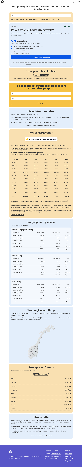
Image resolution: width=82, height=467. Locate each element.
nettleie (53, 428)
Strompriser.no (13, 456)
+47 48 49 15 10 (56, 456)
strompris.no (28, 63)
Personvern (68, 456)
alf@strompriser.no (56, 453)
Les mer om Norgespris (17, 214)
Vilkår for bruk (69, 458)
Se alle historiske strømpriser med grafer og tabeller (41, 125)
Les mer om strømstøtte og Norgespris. (41, 436)
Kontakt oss (68, 453)
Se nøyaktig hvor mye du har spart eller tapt (41, 139)
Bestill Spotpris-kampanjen (41, 57)
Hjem (74, 2)
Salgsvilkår (68, 461)
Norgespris (28, 431)
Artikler (79, 2)
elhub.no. (13, 203)
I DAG (36, 75)
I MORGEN (44, 75)
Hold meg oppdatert (41, 103)
